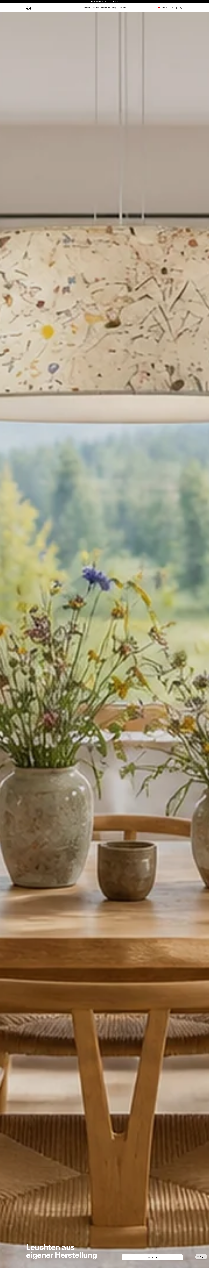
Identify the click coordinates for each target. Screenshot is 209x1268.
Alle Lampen (152, 1257)
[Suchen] (172, 7)
